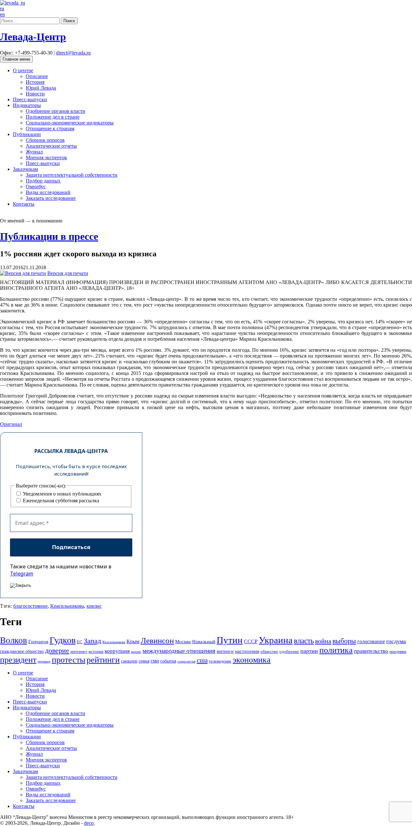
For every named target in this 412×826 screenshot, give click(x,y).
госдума (396, 641)
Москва (183, 641)
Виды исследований (48, 192)
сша (202, 660)
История (35, 82)
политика (336, 650)
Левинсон (157, 640)
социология (186, 661)
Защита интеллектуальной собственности (71, 175)
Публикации (27, 134)
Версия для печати (67, 273)
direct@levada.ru (73, 52)
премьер (44, 661)
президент (18, 659)
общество (269, 651)
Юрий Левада (41, 88)
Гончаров (38, 641)
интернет (78, 651)
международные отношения (179, 650)
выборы (344, 641)
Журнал (34, 151)
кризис (94, 606)
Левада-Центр (33, 37)
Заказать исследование (51, 198)
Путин (230, 640)
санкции (129, 661)
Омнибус (36, 186)
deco (89, 823)
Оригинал (11, 424)
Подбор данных (43, 180)
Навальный (203, 641)
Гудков (63, 640)
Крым (132, 641)
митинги (225, 651)
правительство (371, 651)
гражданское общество (22, 651)
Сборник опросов (45, 140)
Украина (276, 640)
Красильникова (67, 606)
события (168, 661)
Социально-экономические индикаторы (70, 122)
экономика (252, 659)
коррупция (117, 651)
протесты (68, 659)
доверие (57, 650)
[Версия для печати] (23, 273)
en (2, 14)
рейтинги (103, 659)
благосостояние (30, 606)
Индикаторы (27, 105)
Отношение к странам (50, 128)
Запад (92, 641)
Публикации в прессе (49, 236)
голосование (371, 641)
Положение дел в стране (53, 117)
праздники (397, 651)
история (96, 651)
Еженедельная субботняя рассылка (60, 500)
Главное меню (16, 59)
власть (304, 640)
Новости (35, 93)
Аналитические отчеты (51, 146)
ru (2, 8)
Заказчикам (25, 169)
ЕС (79, 642)
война (323, 640)
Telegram (21, 573)
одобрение (289, 651)
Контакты (23, 204)
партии (309, 651)
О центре (23, 70)
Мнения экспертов (46, 157)
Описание (37, 76)
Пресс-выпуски (30, 99)
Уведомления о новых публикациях (61, 494)
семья (144, 661)
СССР (251, 641)
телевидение (220, 661)
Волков (13, 640)
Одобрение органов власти (55, 111)
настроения (247, 651)
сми (155, 661)
